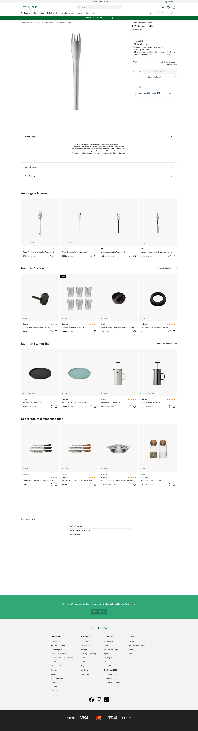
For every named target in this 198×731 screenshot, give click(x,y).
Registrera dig (171, 53)
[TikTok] (106, 699)
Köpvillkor (54, 662)
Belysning (84, 666)
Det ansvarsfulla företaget (138, 645)
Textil (83, 662)
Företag (53, 674)
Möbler (83, 658)
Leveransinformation (58, 645)
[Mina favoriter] (168, 7)
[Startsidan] (29, 7)
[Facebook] (91, 699)
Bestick (42, 23)
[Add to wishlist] (52, 255)
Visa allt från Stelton (165, 268)
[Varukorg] (174, 7)
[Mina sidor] (163, 7)
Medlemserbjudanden (112, 682)
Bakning (50, 13)
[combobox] (171, 1)
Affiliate (132, 650)
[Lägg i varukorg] (56, 255)
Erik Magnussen (138, 23)
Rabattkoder (108, 678)
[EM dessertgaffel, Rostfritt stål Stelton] (76, 71)
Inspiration (173, 13)
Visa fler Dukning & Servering (79, 530)
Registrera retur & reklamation (62, 658)
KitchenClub (55, 686)
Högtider (107, 662)
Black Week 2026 (110, 670)
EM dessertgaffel (67, 22)
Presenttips (108, 666)
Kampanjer (90, 13)
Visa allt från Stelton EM (164, 343)
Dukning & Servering (64, 13)
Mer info (172, 93)
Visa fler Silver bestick (77, 526)
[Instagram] (99, 699)
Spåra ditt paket (56, 650)
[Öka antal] (140, 71)
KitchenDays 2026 (110, 674)
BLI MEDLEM (99, 612)
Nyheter (152, 13)
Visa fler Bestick (75, 534)
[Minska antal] (133, 71)
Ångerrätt (54, 690)
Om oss (131, 641)
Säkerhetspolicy (56, 666)
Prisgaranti (54, 682)
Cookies (54, 670)
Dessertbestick (53, 23)
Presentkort (85, 674)
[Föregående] (29, 72)
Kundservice (55, 641)
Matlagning (25, 13)
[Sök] (79, 7)
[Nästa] (123, 72)
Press (131, 654)
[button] (136, 34)
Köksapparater (39, 13)
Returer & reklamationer (59, 654)
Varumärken (162, 13)
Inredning (79, 13)
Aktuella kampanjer (111, 650)
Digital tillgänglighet (58, 678)
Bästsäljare (108, 658)
